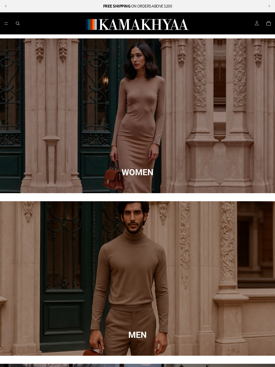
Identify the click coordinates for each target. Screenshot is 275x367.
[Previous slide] (6, 6)
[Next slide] (269, 6)
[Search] (18, 23)
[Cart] (268, 23)
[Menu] (6, 23)
